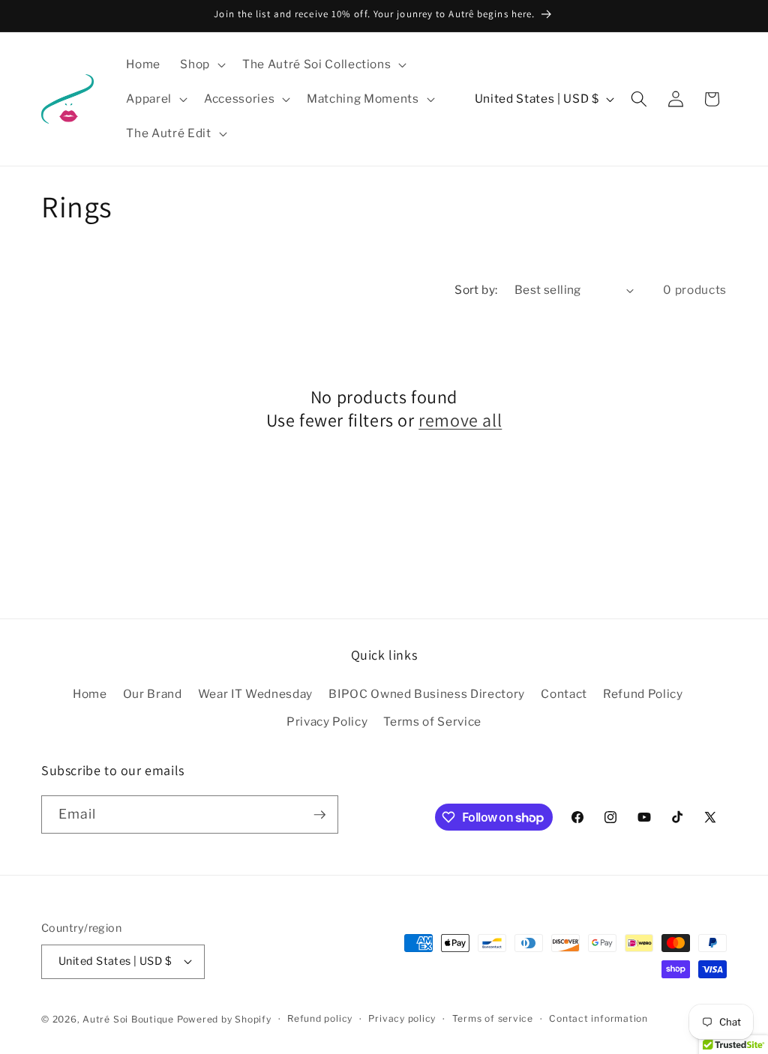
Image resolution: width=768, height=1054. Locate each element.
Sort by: (476, 290)
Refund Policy (643, 694)
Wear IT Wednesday (255, 694)
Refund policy (319, 1018)
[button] (201, 64)
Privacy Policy (327, 721)
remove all (460, 420)
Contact (564, 694)
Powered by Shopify (224, 1019)
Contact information (598, 1018)
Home (90, 694)
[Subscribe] (320, 814)
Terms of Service (432, 721)
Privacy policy (402, 1018)
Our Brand (152, 694)
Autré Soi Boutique (128, 1019)
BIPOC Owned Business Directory (426, 694)
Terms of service (492, 1018)
